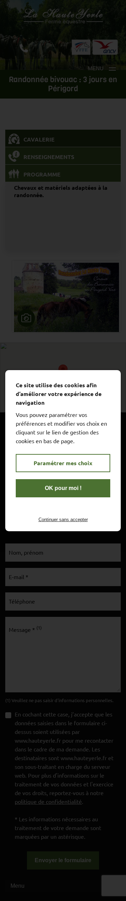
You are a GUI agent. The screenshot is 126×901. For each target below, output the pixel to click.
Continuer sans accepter (63, 519)
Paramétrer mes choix (63, 463)
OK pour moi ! (63, 488)
